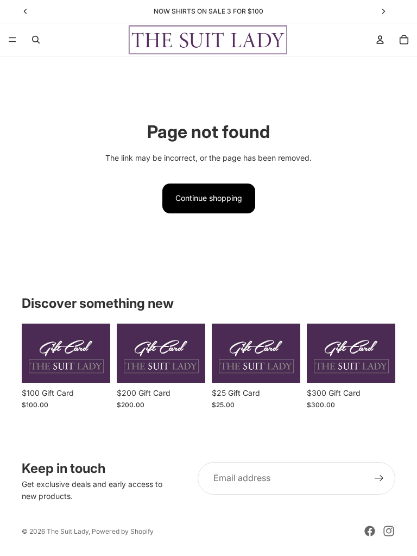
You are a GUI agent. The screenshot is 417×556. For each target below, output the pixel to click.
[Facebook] (369, 531)
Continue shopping (208, 198)
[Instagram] (388, 531)
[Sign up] (379, 478)
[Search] (36, 40)
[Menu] (12, 39)
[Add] (93, 366)
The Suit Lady (68, 531)
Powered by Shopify (123, 531)
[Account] (380, 40)
